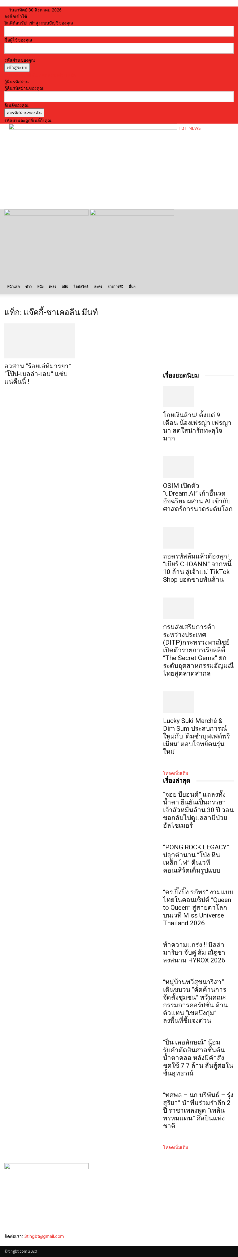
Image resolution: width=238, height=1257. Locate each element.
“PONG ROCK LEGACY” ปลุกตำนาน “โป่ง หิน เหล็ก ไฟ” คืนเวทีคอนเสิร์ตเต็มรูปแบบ (196, 858)
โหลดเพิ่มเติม (175, 773)
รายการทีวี (115, 286)
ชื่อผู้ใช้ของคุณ (18, 40)
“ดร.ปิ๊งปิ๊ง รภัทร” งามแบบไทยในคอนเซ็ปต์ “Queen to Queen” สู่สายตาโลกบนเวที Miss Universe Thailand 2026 (198, 907)
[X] (20, 1242)
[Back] (76, 10)
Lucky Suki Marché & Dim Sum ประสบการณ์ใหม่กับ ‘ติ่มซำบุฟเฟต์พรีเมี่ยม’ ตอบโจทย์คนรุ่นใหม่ (196, 736)
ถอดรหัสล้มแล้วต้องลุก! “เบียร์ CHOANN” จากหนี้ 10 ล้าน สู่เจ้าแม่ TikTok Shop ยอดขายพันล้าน (197, 568)
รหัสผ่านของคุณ (19, 60)
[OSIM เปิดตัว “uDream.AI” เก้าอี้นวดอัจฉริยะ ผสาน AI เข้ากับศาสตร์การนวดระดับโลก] (198, 467)
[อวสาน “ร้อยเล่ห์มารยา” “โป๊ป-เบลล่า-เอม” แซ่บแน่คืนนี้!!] (39, 340)
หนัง (40, 286)
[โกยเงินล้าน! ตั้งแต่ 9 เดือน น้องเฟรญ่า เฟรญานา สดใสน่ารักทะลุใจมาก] (198, 396)
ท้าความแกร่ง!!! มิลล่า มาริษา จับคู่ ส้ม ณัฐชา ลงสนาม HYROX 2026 (194, 952)
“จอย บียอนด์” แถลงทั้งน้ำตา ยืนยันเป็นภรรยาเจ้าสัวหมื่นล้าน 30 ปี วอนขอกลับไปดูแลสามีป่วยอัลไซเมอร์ (198, 810)
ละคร (98, 286)
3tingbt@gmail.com (44, 1236)
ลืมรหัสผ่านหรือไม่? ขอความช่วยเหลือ (40, 75)
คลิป (65, 286)
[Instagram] (11, 1242)
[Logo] (47, 214)
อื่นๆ (132, 286)
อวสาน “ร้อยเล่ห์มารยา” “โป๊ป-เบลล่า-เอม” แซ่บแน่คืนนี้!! (37, 373)
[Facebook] (6, 1242)
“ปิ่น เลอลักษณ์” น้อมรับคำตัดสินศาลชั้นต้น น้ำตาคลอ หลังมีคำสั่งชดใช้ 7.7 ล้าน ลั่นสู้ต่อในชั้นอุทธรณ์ (198, 1058)
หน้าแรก (13, 286)
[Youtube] (24, 1242)
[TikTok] (16, 1242)
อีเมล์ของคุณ (16, 105)
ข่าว (28, 286)
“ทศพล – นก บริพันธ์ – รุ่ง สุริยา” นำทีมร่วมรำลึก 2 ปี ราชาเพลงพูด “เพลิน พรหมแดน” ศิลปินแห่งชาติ (198, 1110)
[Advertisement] (81, 194)
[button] (226, 217)
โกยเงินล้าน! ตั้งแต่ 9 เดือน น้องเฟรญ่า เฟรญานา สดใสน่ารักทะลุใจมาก (197, 426)
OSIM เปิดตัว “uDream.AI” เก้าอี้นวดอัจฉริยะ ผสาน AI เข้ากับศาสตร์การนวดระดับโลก (198, 497)
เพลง (52, 286)
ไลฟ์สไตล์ (81, 286)
